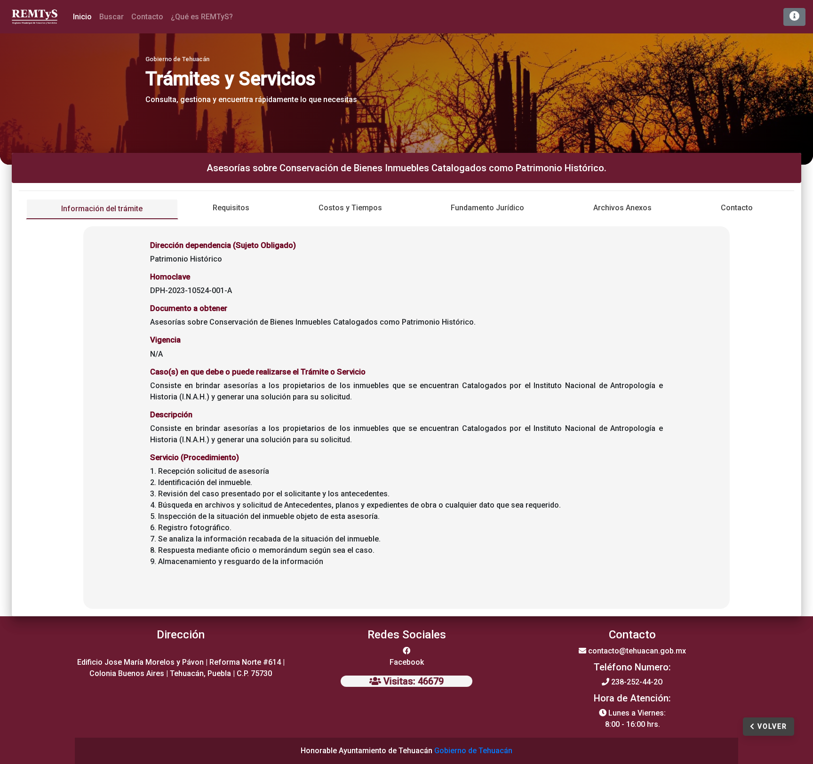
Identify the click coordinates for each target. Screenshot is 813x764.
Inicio (84, 16)
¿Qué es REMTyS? (202, 16)
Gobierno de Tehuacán (473, 750)
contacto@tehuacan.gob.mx (637, 650)
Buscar (111, 16)
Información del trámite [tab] (102, 208)
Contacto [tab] (737, 207)
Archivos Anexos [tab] (622, 207)
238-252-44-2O (637, 681)
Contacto (147, 16)
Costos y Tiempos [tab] (350, 207)
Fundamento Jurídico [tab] (487, 207)
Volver (771, 726)
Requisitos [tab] (231, 207)
